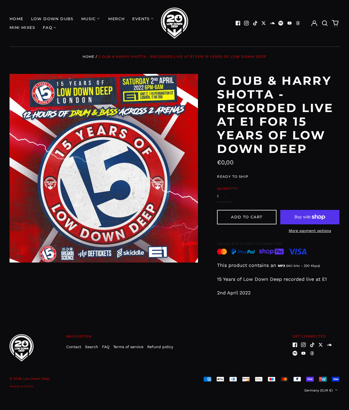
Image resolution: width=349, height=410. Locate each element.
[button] (324, 23)
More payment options (310, 230)
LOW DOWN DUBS (52, 18)
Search (91, 347)
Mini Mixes (22, 27)
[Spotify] (280, 23)
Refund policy (160, 347)
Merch (116, 18)
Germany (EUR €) (319, 390)
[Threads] (298, 23)
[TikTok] (255, 23)
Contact (73, 347)
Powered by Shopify (22, 386)
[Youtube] (289, 23)
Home (16, 18)
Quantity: (227, 188)
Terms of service (128, 347)
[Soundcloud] (272, 23)
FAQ (105, 347)
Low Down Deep (36, 379)
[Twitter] (263, 23)
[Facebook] (238, 23)
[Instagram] (246, 23)
